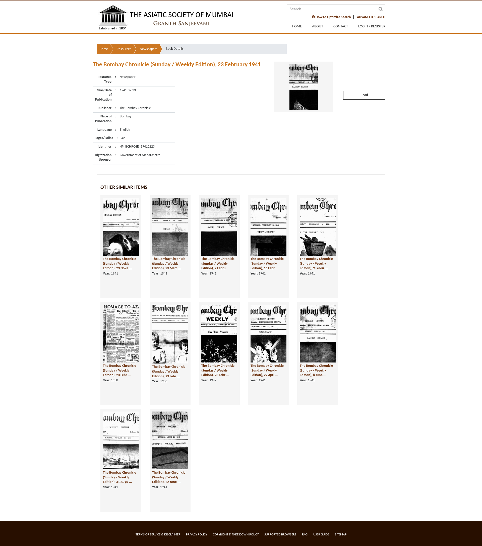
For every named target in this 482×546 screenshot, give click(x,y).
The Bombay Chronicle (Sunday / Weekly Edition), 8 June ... (316, 370)
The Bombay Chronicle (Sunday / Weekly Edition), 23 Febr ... (119, 370)
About (317, 26)
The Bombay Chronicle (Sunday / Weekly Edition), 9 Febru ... (316, 263)
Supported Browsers (280, 534)
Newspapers (148, 49)
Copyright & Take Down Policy (236, 534)
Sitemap (341, 534)
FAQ (305, 534)
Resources (124, 49)
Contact (340, 26)
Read (364, 95)
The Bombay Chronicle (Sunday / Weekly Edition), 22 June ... (168, 477)
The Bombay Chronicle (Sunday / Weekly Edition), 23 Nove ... (119, 263)
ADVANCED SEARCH (371, 17)
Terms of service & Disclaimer (158, 534)
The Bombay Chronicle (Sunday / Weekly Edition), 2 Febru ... (217, 263)
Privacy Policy (196, 534)
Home (297, 26)
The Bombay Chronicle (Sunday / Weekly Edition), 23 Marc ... (168, 263)
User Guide (321, 534)
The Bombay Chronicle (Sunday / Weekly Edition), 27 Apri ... (267, 370)
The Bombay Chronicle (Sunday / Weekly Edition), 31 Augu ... (119, 477)
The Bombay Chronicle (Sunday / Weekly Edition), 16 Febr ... (267, 263)
